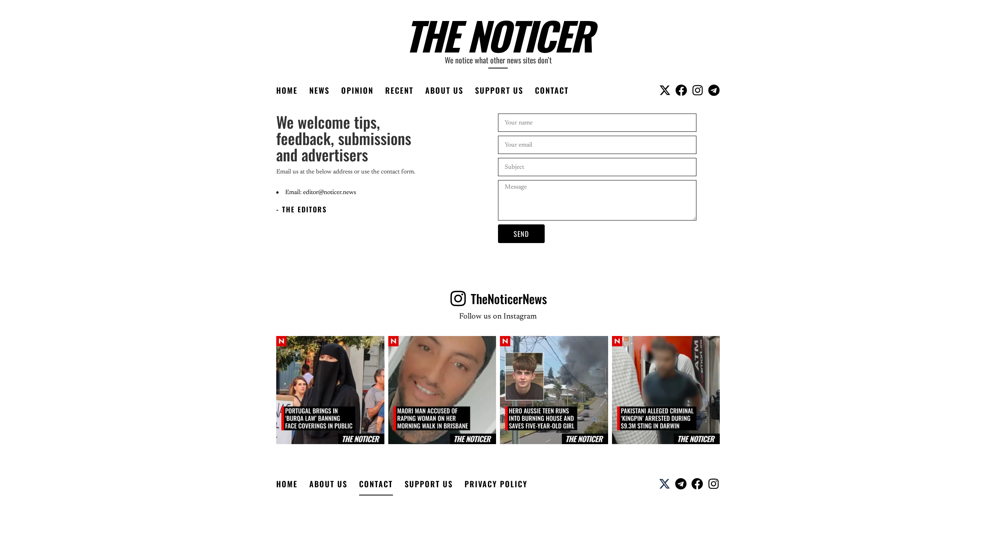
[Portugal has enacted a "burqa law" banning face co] (330, 390)
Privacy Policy (496, 484)
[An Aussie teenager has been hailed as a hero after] (554, 390)
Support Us (499, 90)
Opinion (357, 90)
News (319, 90)
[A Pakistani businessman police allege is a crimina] (666, 390)
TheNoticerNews (509, 298)
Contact (552, 90)
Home (287, 90)
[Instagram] (697, 90)
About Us (444, 90)
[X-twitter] (665, 90)
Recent (399, 90)
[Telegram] (714, 90)
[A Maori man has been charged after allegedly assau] (442, 390)
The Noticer (498, 35)
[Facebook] (681, 90)
